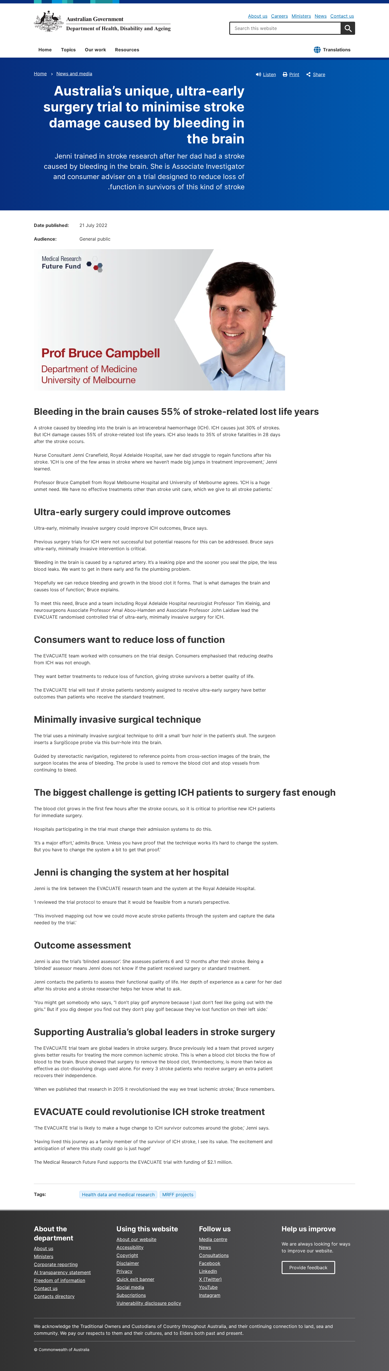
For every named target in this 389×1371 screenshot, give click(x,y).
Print (294, 74)
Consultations (214, 1255)
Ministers (301, 16)
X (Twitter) (210, 1279)
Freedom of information (59, 1280)
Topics (68, 49)
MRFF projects (177, 1194)
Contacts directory (54, 1296)
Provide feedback (308, 1267)
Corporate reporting (56, 1264)
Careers (279, 16)
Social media (130, 1287)
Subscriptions (131, 1295)
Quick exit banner (135, 1279)
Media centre (213, 1239)
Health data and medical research (118, 1194)
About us (257, 16)
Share (319, 74)
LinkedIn (208, 1271)
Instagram (209, 1295)
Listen (269, 74)
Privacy (124, 1271)
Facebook (209, 1263)
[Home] (102, 21)
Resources (127, 49)
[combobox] (285, 28)
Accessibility (130, 1247)
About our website (136, 1239)
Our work (95, 49)
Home (45, 49)
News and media (74, 73)
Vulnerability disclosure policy (148, 1303)
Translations (337, 49)
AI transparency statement (62, 1272)
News (321, 16)
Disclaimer (127, 1263)
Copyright (127, 1255)
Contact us (342, 16)
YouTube (208, 1287)
